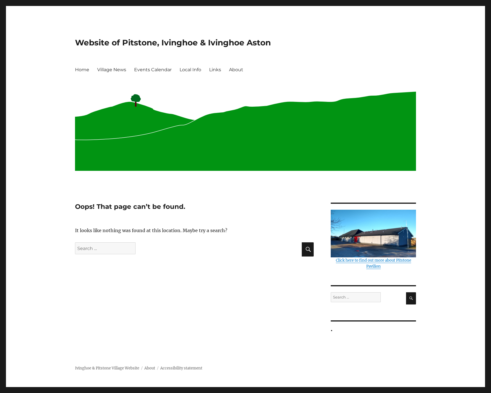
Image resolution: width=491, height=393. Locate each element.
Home (82, 69)
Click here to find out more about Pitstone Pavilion (373, 263)
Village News (111, 69)
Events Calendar (153, 69)
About (236, 69)
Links (215, 69)
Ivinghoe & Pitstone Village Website (107, 368)
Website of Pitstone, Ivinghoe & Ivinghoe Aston (173, 42)
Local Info (190, 69)
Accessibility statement (181, 368)
